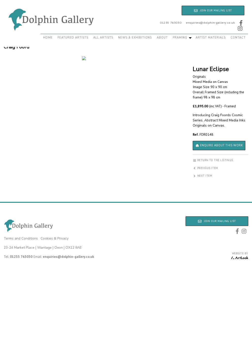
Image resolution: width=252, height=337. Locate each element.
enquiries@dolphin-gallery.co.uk (210, 22)
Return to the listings (214, 160)
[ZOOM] (84, 58)
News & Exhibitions (135, 37)
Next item (204, 175)
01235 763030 (170, 22)
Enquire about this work (221, 145)
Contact (238, 37)
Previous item (207, 168)
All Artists (103, 37)
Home (48, 37)
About (162, 37)
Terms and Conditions (21, 238)
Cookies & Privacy (54, 238)
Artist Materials (211, 37)
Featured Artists (73, 37)
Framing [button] (180, 37)
